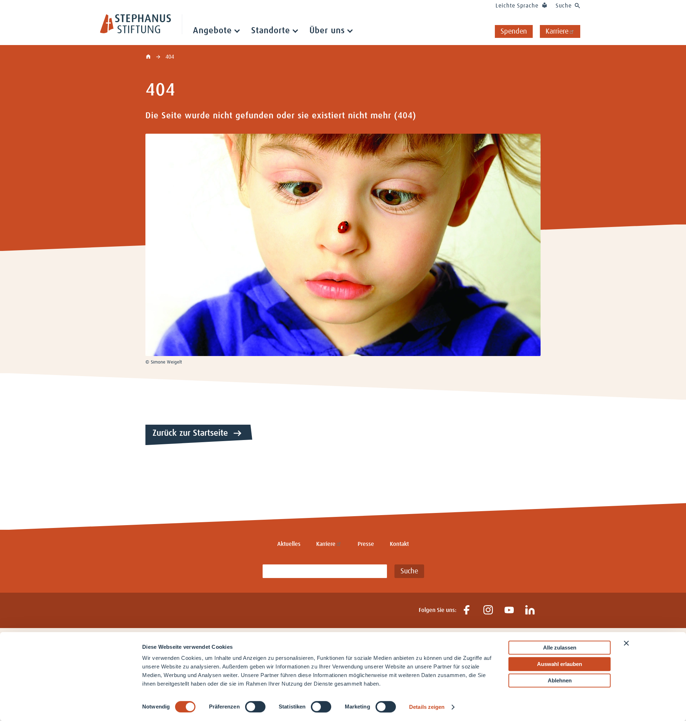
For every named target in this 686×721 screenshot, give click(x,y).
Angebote (212, 30)
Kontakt (399, 544)
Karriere (557, 31)
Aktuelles (288, 544)
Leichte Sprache (517, 6)
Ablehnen (560, 680)
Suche (564, 6)
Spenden (514, 31)
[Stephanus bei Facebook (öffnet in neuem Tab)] (466, 610)
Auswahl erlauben (559, 664)
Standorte (270, 30)
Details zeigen (426, 707)
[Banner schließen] (626, 643)
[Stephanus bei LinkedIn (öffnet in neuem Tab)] (530, 610)
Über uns (327, 30)
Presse (366, 544)
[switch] (255, 706)
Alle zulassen (559, 648)
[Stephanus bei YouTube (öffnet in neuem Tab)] (509, 610)
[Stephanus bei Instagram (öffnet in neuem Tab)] (487, 610)
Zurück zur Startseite (190, 433)
